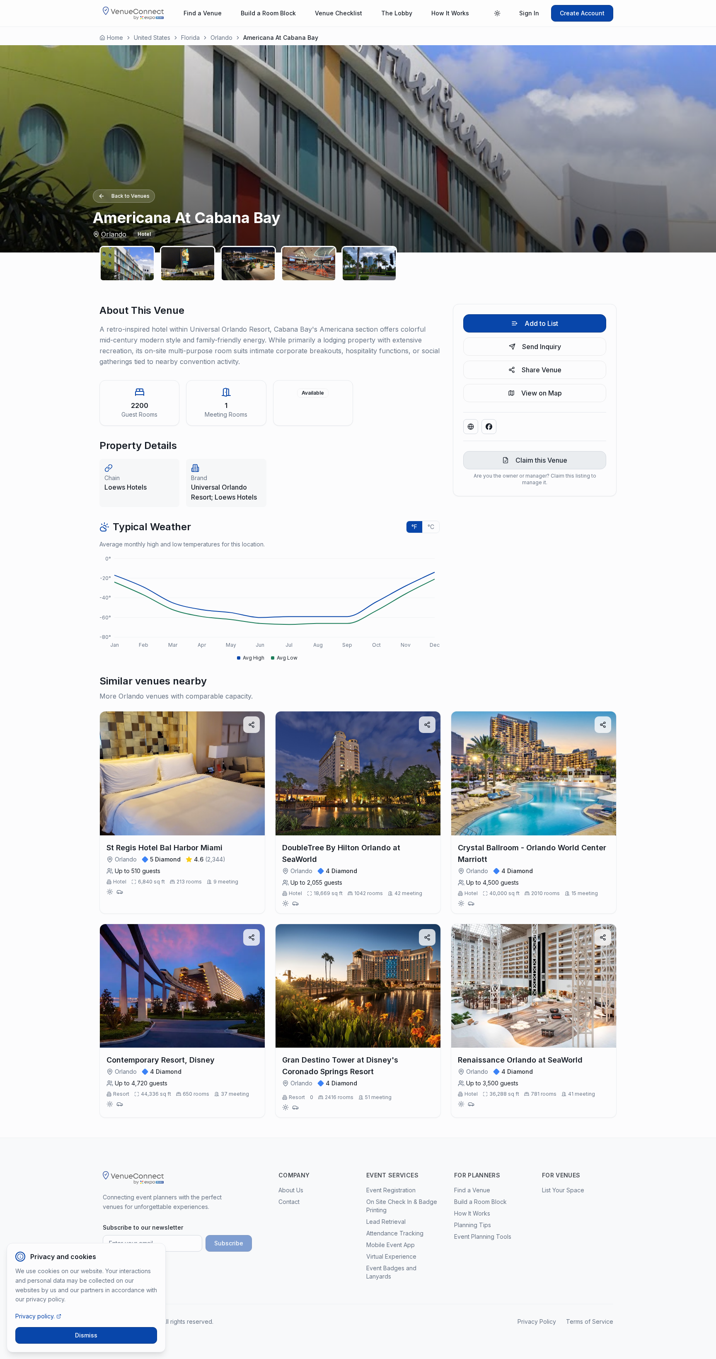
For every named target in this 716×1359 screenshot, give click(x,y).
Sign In (529, 13)
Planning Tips (472, 1224)
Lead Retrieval (386, 1221)
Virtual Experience (391, 1256)
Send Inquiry (541, 346)
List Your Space (563, 1190)
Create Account (582, 13)
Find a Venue (203, 13)
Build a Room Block (268, 13)
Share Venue (541, 370)
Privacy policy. (35, 1316)
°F (414, 526)
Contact (289, 1201)
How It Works (450, 13)
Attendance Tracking (394, 1233)
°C (431, 526)
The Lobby (396, 13)
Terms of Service (589, 1321)
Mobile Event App (390, 1244)
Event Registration (391, 1190)
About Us (290, 1190)
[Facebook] (488, 426)
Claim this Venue (541, 460)
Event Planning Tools (482, 1236)
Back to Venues (130, 196)
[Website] (470, 426)
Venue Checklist (338, 13)
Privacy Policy (537, 1321)
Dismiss (86, 1335)
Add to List (541, 323)
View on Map (541, 393)
